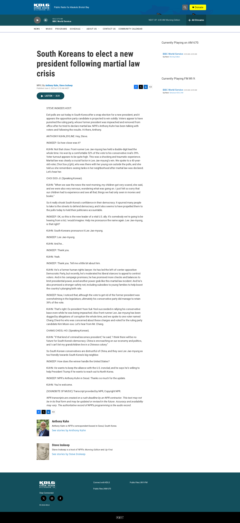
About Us (92, 29)
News (37, 29)
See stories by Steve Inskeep (68, 454)
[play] (37, 20)
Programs (61, 29)
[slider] (50, 20)
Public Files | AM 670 (102, 489)
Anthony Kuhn (51, 85)
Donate (199, 7)
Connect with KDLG (101, 482)
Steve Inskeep (65, 85)
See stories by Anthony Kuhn (69, 430)
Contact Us (109, 29)
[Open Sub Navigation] (42, 29)
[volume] (45, 20)
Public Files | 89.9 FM (139, 482)
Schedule (75, 29)
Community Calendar (130, 29)
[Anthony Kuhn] (43, 428)
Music (49, 29)
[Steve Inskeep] (43, 451)
